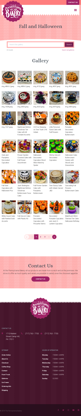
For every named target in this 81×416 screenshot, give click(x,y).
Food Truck (6, 374)
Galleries (5, 378)
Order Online (6, 355)
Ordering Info (6, 386)
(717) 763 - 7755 (32, 333)
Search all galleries (68, 50)
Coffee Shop (6, 367)
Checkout (5, 363)
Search (69, 45)
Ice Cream (5, 382)
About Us (5, 359)
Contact (4, 371)
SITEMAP (5, 350)
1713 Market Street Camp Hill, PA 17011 (13, 336)
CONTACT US (6, 328)
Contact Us (73, 2)
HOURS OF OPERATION (50, 350)
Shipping (5, 390)
